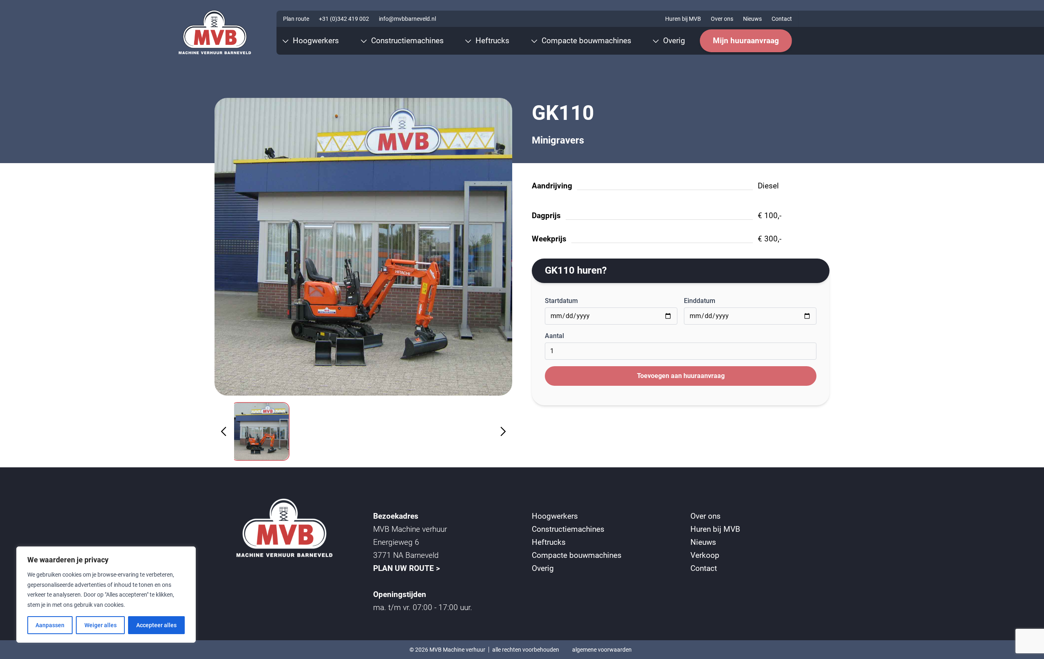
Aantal (554, 336)
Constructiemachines (568, 529)
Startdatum (561, 301)
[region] (106, 594)
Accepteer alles (156, 625)
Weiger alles (100, 625)
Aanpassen (49, 625)
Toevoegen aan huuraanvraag (681, 376)
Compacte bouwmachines (577, 555)
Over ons (722, 18)
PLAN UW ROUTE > (406, 568)
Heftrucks (549, 542)
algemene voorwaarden (602, 649)
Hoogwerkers (555, 516)
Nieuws (752, 18)
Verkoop (704, 555)
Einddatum (699, 301)
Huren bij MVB (683, 18)
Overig (543, 568)
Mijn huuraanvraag (746, 40)
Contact (782, 18)
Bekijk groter (363, 246)
